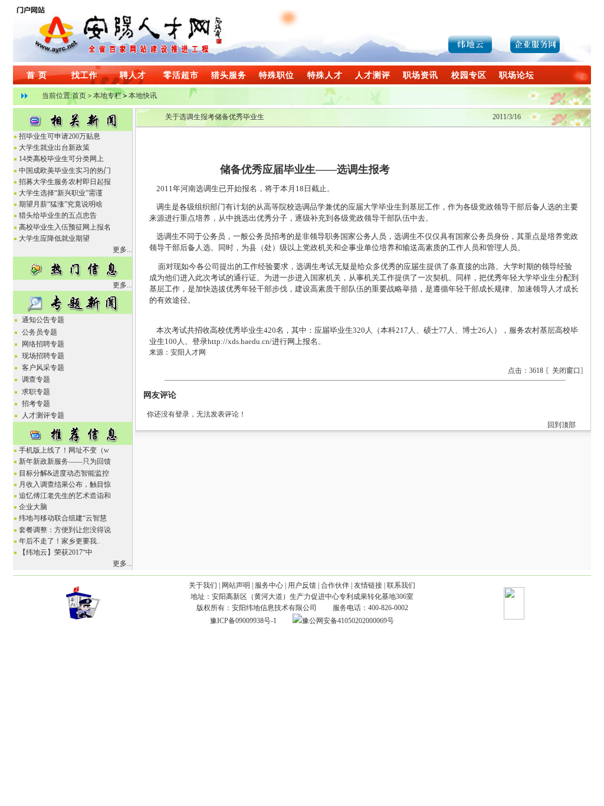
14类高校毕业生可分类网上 (61, 159)
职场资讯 (420, 75)
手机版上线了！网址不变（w (64, 450)
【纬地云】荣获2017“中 (56, 552)
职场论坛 (516, 75)
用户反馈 (302, 585)
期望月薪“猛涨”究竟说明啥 (61, 204)
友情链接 (368, 585)
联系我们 (401, 585)
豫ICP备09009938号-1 (243, 621)
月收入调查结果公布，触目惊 (65, 484)
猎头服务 (229, 75)
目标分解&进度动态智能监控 (64, 473)
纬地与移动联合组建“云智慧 (63, 518)
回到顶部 (561, 425)
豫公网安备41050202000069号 (348, 621)
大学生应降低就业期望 (54, 238)
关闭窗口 (566, 370)
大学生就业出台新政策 (54, 147)
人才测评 (372, 75)
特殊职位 (276, 75)
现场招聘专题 (42, 356)
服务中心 (269, 585)
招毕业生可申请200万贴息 (59, 136)
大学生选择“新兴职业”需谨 (61, 193)
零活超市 (181, 75)
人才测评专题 (42, 415)
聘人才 (133, 75)
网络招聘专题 (42, 344)
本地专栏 (107, 95)
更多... (122, 249)
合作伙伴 (335, 585)
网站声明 (236, 585)
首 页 (37, 75)
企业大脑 (33, 507)
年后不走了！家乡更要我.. (59, 541)
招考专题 (35, 403)
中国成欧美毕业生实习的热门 (65, 170)
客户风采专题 (42, 367)
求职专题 (35, 392)
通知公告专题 (42, 320)
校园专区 (469, 75)
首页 (79, 95)
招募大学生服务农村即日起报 (65, 182)
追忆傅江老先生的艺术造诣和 (65, 496)
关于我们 (203, 585)
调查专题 (35, 379)
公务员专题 (38, 332)
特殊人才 (325, 75)
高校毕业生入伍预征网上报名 (65, 227)
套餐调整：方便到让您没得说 (65, 530)
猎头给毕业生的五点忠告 (58, 215)
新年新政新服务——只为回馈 (65, 461)
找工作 (84, 75)
